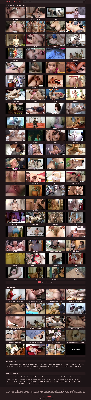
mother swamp (42, 379)
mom (41, 364)
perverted (8, 376)
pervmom (71, 379)
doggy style (31, 364)
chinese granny (42, 369)
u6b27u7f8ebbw (22, 384)
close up (8, 384)
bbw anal (74, 364)
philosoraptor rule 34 (57, 376)
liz (27, 381)
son (20, 369)
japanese (58, 369)
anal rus (30, 379)
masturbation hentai (63, 379)
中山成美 (62, 366)
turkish (53, 366)
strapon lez (44, 376)
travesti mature (28, 376)
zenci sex (77, 379)
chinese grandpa (68, 376)
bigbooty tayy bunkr (52, 379)
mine (50, 376)
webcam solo (68, 381)
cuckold (53, 369)
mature (66, 364)
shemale (24, 369)
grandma (30, 369)
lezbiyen (25, 364)
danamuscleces (76, 381)
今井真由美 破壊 (25, 366)
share (40, 384)
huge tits (15, 376)
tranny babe (15, 381)
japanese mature (14, 364)
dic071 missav (36, 376)
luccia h (8, 379)
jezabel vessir (42, 381)
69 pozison (55, 381)
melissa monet (77, 366)
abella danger (34, 384)
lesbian (66, 366)
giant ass (61, 381)
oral (29, 384)
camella (35, 379)
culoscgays (48, 381)
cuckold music (76, 376)
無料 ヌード (23, 381)
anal (20, 364)
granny (36, 364)
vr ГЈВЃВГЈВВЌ (80, 364)
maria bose (14, 384)
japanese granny (10, 366)
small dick (8, 381)
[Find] (84, 2)
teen (48, 369)
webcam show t (33, 381)
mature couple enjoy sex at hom (19, 379)
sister (71, 366)
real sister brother (34, 366)
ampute (35, 369)
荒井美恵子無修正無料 (45, 366)
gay (57, 366)
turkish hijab (52, 364)
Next (51, 282)
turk (7, 364)
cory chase (15, 369)
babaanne (8, 369)
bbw (62, 364)
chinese (58, 364)
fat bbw (45, 364)
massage (18, 366)
